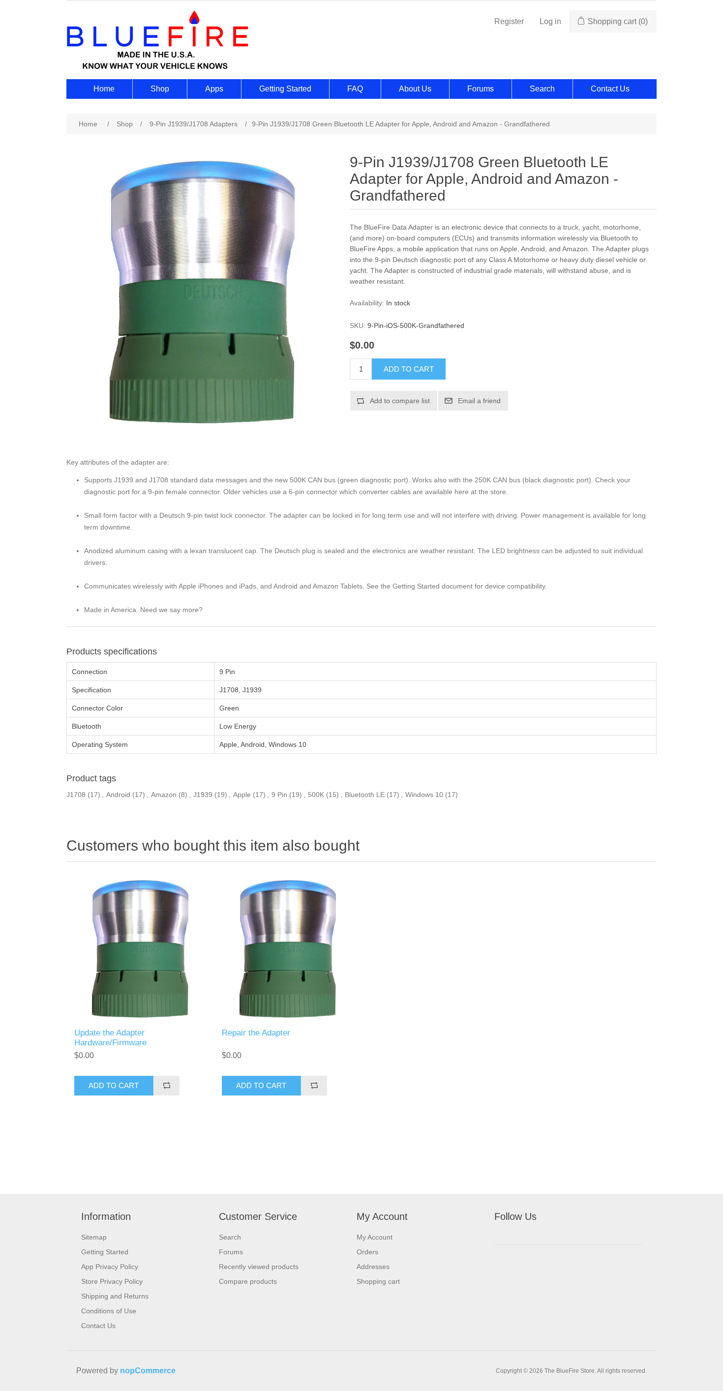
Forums (480, 89)
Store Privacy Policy (112, 1281)
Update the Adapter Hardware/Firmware (110, 1037)
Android (118, 795)
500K (316, 795)
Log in (550, 21)
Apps (214, 89)
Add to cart (409, 369)
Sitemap (94, 1237)
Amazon (164, 795)
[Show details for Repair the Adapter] (288, 947)
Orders (367, 1252)
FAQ (355, 89)
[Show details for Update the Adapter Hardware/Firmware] (140, 947)
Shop (160, 89)
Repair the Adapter (256, 1032)
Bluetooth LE (365, 795)
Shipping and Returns (115, 1296)
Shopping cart (378, 1281)
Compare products (248, 1281)
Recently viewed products (259, 1267)
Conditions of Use (108, 1311)
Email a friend (479, 401)
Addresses (373, 1267)
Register (509, 21)
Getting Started (285, 89)
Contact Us (610, 89)
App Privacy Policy (109, 1267)
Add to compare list (400, 401)
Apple (242, 795)
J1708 (76, 795)
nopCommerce (148, 1370)
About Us (415, 89)
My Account (374, 1237)
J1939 (202, 795)
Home (104, 89)
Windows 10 (424, 795)
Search (542, 89)
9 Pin (279, 795)
